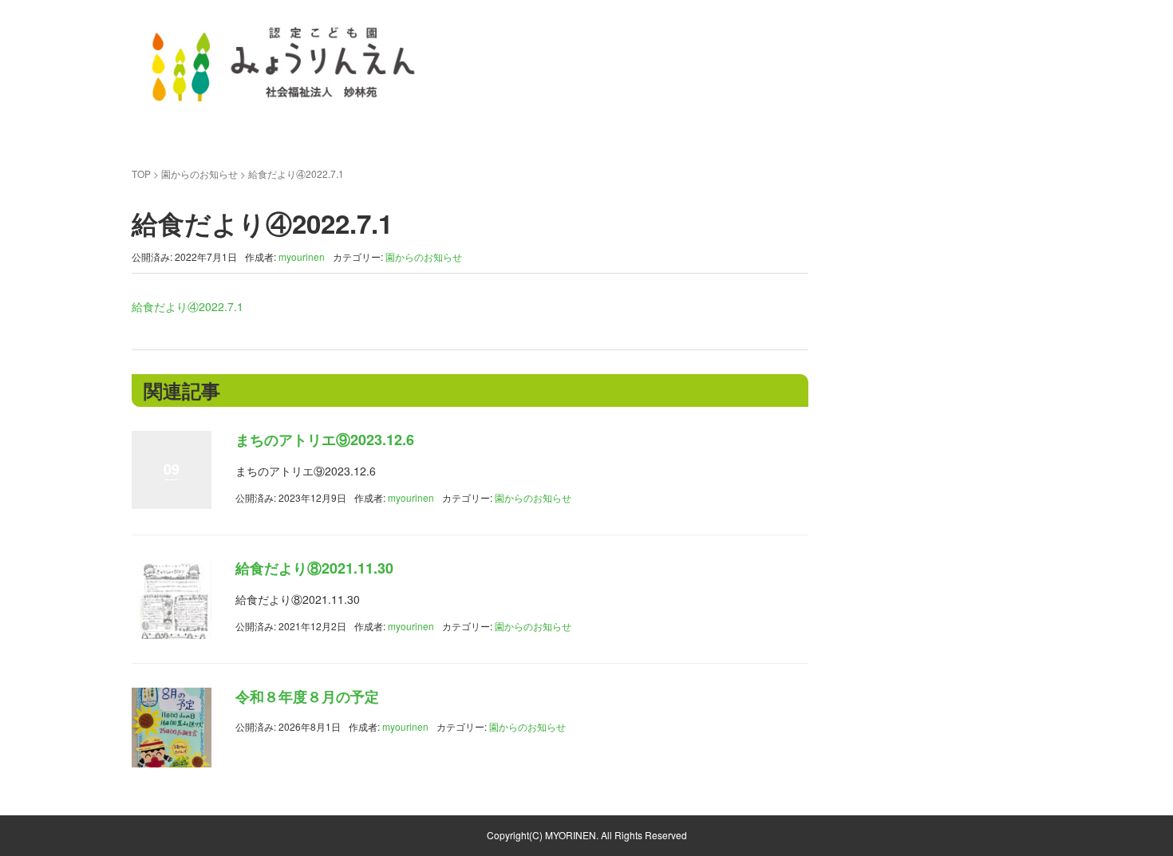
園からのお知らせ (199, 173)
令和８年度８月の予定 (307, 696)
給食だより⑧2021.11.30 (314, 568)
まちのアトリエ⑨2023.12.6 (324, 439)
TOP (141, 173)
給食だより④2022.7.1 (187, 306)
